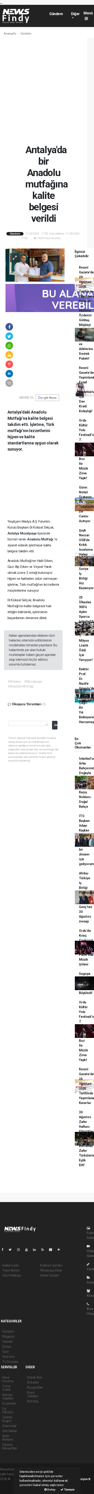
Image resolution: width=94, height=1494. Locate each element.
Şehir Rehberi (7, 1437)
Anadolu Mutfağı (40, 539)
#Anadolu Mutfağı (21, 686)
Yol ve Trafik (6, 1388)
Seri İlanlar (9, 1431)
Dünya (6, 1346)
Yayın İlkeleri (11, 1270)
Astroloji (32, 1401)
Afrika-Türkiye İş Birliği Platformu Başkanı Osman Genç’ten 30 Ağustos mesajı (86, 897)
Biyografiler (35, 1387)
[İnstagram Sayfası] (20, 1249)
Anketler (33, 1382)
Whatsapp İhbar (51, 1270)
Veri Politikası (11, 1275)
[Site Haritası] (52, 1249)
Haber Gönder (49, 1275)
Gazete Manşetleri (9, 1446)
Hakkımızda (10, 1265)
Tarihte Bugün (7, 1419)
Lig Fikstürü (7, 1410)
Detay (51, 1489)
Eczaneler (9, 1403)
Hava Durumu (8, 1379)
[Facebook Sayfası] (4, 1249)
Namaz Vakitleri (7, 1396)
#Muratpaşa (33, 681)
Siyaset (7, 1341)
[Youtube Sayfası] (28, 1249)
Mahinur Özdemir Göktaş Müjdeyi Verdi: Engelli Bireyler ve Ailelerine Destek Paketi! (86, 334)
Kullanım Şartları (51, 1265)
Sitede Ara (34, 1377)
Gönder (55, 725)
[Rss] (44, 1249)
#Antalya (14, 681)
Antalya (14, 533)
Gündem (56, 14)
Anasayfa (10, 33)
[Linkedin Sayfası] (36, 1249)
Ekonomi (8, 1356)
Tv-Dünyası (10, 1361)
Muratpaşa (28, 533)
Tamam (69, 1489)
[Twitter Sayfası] (12, 1249)
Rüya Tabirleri (32, 1394)
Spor (5, 1351)
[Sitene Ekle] (60, 1249)
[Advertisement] (47, 91)
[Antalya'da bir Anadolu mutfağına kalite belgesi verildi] (35, 265)
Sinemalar (9, 1426)
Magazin (8, 1336)
